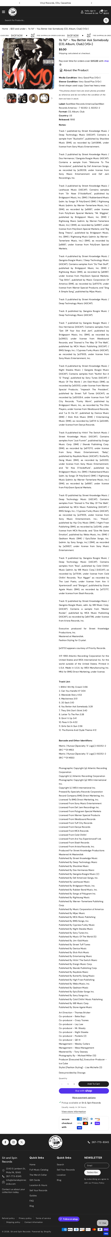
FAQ (32, 1200)
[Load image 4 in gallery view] (44, 98)
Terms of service (43, 1218)
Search (60, 1164)
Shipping (63, 53)
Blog (32, 1205)
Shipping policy (13, 1222)
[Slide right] (52, 98)
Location (61, 1174)
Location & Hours (38, 1185)
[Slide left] (4, 98)
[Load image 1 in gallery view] (11, 98)
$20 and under (18, 28)
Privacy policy (25, 1218)
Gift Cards (35, 1180)
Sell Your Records (38, 1190)
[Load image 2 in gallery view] (22, 98)
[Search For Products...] (106, 20)
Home (5, 28)
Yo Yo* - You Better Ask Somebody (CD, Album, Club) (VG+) (58, 28)
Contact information (34, 1222)
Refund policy (8, 1218)
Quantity (63, 1078)
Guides (33, 1195)
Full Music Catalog (39, 1169)
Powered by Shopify (41, 1231)
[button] (5, 12)
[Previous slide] (19, 3)
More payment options (84, 1097)
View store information (74, 1111)
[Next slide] (91, 3)
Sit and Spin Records (9, 1159)
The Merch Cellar (38, 1174)
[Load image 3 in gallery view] (33, 98)
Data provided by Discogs (72, 1072)
